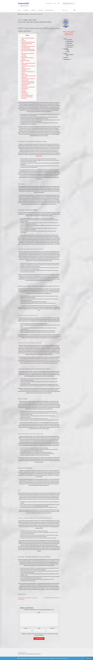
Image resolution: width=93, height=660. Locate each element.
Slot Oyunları (23, 89)
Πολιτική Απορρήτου (49, 10)
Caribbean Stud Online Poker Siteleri (28, 42)
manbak (30, 19)
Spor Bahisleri (24, 98)
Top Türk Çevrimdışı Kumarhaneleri (27, 49)
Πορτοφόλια (25, 10)
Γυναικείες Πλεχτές (69, 46)
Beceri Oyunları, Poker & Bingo (27, 96)
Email (39, 628)
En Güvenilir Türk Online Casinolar (27, 81)
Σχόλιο (39, 612)
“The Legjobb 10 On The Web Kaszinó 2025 (51, 597)
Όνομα (25, 628)
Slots (22, 61)
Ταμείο (55, 3)
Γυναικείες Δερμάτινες (70, 45)
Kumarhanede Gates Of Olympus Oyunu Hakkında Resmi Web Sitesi (27, 598)
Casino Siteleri (24, 56)
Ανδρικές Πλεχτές (69, 43)
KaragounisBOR (23, 3)
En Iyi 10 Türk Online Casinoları (27, 95)
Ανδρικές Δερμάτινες (70, 41)
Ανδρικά (67, 49)
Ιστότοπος (52, 628)
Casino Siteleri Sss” (24, 94)
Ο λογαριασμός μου (49, 3)
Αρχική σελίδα (21, 14)
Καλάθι (58, 3)
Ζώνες (19, 10)
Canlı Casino (23, 91)
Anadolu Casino (24, 74)
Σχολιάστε (34, 19)
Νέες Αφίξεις (26, 14)
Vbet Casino (23, 40)
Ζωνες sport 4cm (69, 39)
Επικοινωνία (40, 10)
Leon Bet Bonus (24, 85)
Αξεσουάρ (33, 10)
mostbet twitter (39, 156)
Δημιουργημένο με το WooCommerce (34, 653)
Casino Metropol (24, 92)
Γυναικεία (67, 51)
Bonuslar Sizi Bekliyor (25, 60)
